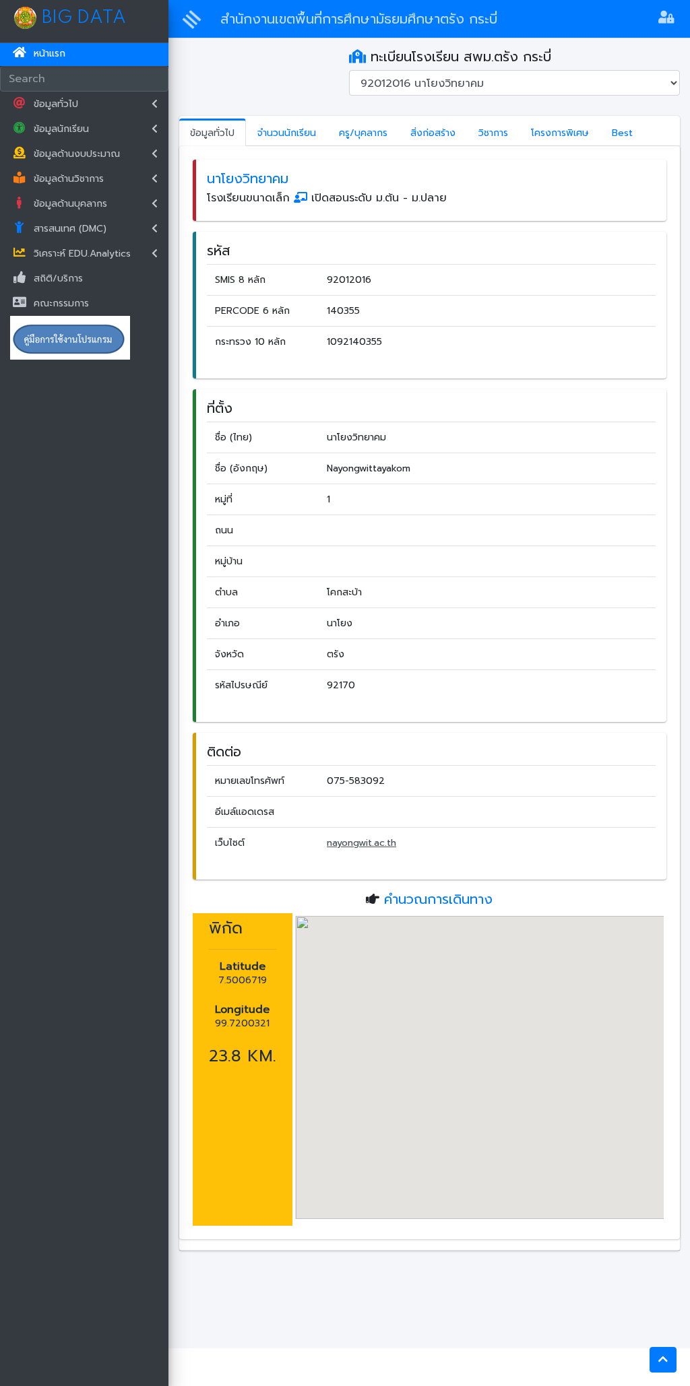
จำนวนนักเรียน (286, 133)
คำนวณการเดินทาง (438, 899)
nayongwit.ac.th (361, 843)
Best (622, 133)
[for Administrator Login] (666, 18)
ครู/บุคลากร (363, 133)
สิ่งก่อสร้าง (433, 133)
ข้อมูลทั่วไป (212, 133)
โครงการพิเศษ (560, 133)
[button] (663, 1360)
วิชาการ (493, 133)
